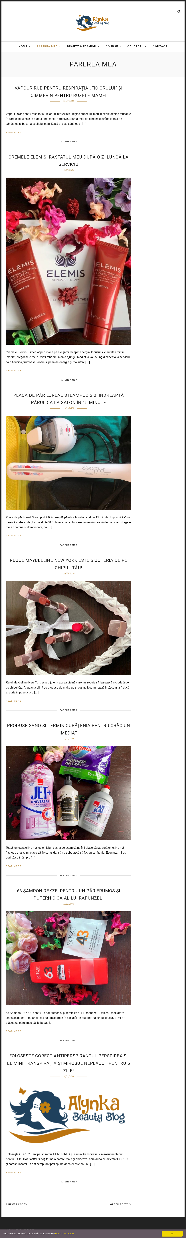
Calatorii (135, 46)
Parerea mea (47, 46)
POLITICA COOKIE (64, 1233)
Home (23, 46)
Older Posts (119, 1204)
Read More (13, 132)
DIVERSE (112, 46)
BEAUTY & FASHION (81, 46)
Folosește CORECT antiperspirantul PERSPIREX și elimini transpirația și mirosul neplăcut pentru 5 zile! (68, 1063)
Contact (160, 46)
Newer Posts (17, 1204)
